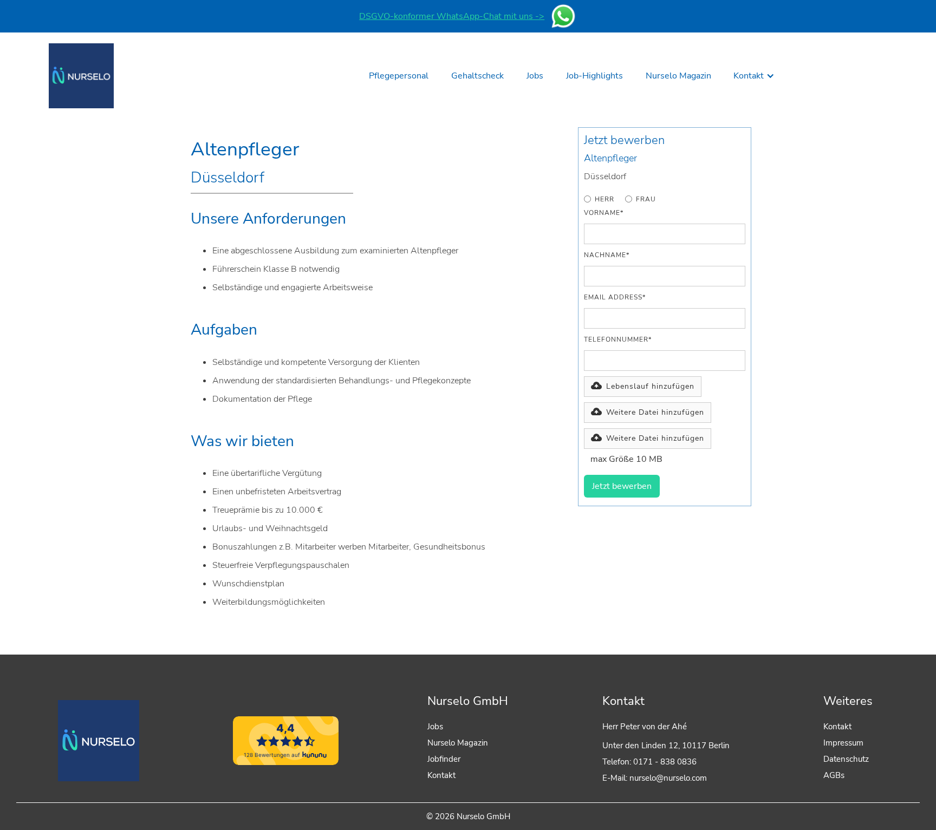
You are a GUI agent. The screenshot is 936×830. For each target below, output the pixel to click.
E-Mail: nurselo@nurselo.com (654, 778)
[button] (754, 75)
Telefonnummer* (618, 339)
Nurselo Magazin (457, 742)
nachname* (606, 255)
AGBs (833, 775)
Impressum (843, 742)
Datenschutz (846, 759)
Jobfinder (443, 759)
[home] (81, 75)
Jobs (435, 726)
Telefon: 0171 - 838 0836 (649, 761)
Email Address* (615, 297)
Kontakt (441, 775)
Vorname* (603, 212)
